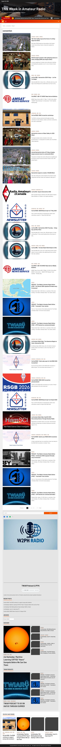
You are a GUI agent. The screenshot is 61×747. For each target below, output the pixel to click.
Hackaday (5, 654)
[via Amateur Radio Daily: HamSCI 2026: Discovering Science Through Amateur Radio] (16, 420)
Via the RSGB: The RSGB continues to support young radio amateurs (18, 602)
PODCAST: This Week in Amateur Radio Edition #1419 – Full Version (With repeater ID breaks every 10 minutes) (44, 286)
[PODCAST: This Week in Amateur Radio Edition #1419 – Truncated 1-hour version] (16, 307)
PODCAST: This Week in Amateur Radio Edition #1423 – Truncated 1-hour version (48, 701)
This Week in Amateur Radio (23, 9)
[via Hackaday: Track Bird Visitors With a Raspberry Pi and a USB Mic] (35, 651)
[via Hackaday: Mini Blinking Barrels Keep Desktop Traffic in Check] (35, 629)
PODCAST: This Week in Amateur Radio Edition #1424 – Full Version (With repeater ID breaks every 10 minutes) (48, 677)
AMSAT (32, 94)
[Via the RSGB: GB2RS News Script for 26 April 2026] (16, 401)
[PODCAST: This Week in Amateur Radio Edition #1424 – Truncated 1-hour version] (35, 684)
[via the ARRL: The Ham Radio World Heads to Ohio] (16, 250)
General (32, 75)
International (38, 189)
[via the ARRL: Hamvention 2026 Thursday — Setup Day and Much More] (16, 231)
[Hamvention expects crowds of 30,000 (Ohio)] (16, 174)
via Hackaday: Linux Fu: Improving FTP (11, 609)
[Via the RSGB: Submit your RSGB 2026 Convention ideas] (16, 439)
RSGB (43, 208)
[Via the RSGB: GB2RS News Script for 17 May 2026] (16, 212)
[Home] (3, 21)
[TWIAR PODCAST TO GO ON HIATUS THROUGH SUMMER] (17, 685)
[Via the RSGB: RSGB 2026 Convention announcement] (16, 383)
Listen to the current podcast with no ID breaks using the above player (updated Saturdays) (22, 595)
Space (39, 94)
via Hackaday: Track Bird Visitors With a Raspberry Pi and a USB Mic (48, 652)
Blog (3, 732)
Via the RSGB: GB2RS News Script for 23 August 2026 (15, 611)
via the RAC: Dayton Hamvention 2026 (41, 191)
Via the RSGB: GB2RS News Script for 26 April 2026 (44, 400)
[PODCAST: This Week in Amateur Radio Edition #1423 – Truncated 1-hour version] (35, 700)
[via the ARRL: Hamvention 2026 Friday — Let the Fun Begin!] (16, 80)
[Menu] (5, 21)
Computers (47, 732)
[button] (5, 21)
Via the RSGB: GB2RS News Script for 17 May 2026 (44, 210)
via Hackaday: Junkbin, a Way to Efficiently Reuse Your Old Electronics (48, 645)
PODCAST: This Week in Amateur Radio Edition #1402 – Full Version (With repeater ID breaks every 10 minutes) (43, 455)
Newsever (43, 745)
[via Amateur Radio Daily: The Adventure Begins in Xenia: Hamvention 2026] (16, 345)
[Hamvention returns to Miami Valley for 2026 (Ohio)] (16, 137)
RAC (42, 189)
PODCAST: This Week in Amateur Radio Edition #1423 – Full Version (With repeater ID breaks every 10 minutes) (48, 693)
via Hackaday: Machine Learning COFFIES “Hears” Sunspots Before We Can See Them (21, 604)
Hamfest (37, 36)
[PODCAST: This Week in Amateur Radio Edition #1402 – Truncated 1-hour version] (16, 477)
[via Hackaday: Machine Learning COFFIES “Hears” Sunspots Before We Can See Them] (17, 639)
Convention (33, 36)
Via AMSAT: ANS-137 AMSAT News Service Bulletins (44, 96)
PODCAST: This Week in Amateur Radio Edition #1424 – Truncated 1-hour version (48, 685)
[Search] (58, 21)
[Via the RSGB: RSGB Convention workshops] (16, 118)
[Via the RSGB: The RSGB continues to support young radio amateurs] (9, 724)
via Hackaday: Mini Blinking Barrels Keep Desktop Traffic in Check (40, 18)
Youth (4, 733)
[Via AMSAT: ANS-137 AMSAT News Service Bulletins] (16, 99)
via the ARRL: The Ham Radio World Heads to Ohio (44, 247)
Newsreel (41, 36)
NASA (8, 654)
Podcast (32, 282)
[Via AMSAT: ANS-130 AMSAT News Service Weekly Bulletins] (16, 269)
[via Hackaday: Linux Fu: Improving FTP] (35, 636)
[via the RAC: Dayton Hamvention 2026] (16, 193)
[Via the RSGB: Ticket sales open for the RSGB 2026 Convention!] (16, 364)
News (35, 75)
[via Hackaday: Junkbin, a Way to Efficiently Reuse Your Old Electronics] (35, 644)
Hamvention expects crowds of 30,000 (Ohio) (43, 173)
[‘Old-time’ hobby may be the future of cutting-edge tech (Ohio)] (16, 42)
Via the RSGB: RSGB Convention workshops (42, 115)
